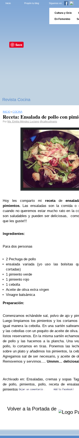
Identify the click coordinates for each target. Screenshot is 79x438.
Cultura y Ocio (63, 12)
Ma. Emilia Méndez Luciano (23, 121)
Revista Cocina (16, 99)
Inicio (8, 3)
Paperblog (23, 16)
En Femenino (62, 19)
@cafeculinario (48, 121)
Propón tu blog (31, 3)
